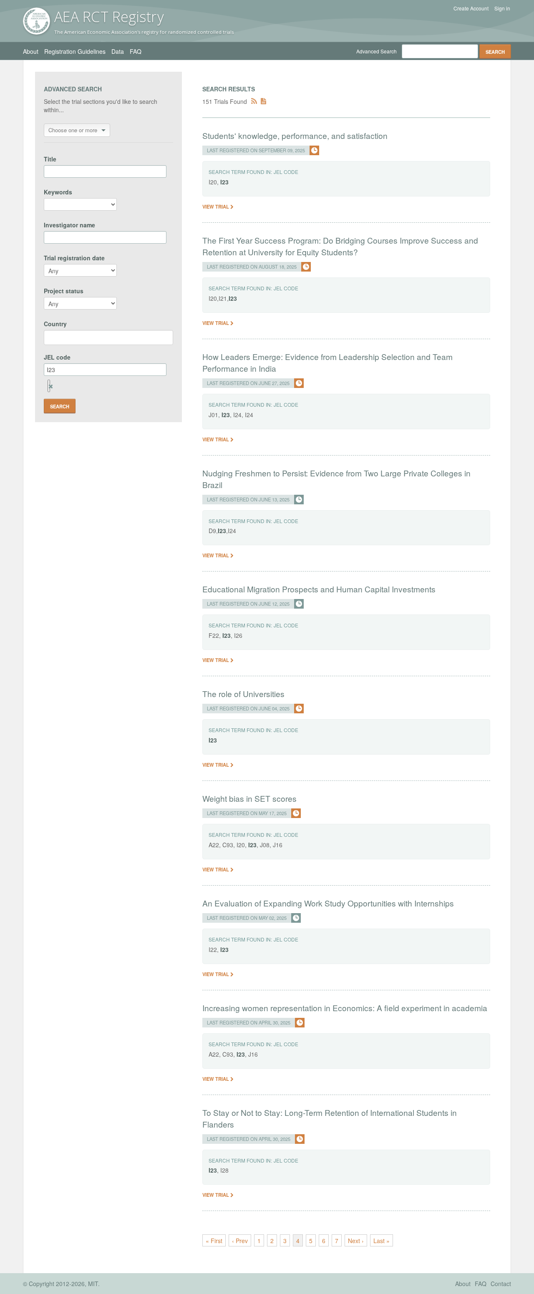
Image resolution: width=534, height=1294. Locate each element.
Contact (501, 1283)
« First (214, 1240)
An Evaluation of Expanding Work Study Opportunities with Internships (328, 903)
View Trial (216, 206)
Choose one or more (72, 130)
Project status (63, 291)
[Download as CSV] (263, 101)
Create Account (471, 8)
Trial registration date (74, 258)
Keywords (58, 192)
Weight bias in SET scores (249, 798)
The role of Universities (243, 693)
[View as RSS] (254, 101)
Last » (381, 1240)
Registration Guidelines (75, 51)
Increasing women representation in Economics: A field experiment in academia (344, 1007)
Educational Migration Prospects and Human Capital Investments (319, 588)
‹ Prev (240, 1240)
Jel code (286, 171)
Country (55, 324)
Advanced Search (376, 51)
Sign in (502, 8)
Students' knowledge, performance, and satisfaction (295, 135)
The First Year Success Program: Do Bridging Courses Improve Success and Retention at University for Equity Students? (340, 245)
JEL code (57, 357)
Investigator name (69, 225)
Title (50, 159)
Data (117, 51)
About (30, 51)
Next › (356, 1240)
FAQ (135, 51)
